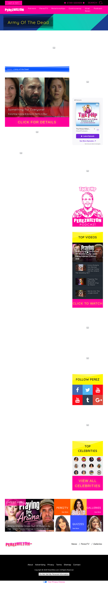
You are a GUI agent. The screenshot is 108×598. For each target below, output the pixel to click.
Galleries (97, 544)
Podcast (98, 8)
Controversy (75, 8)
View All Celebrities (87, 483)
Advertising (40, 565)
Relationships (58, 8)
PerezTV (44, 8)
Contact (76, 565)
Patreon (32, 8)
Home (9, 69)
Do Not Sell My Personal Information (54, 574)
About (30, 565)
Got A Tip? (13, 3)
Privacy (50, 565)
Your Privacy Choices (56, 582)
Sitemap (67, 565)
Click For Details (37, 122)
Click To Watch (88, 303)
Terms (59, 565)
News (74, 544)
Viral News (87, 9)
